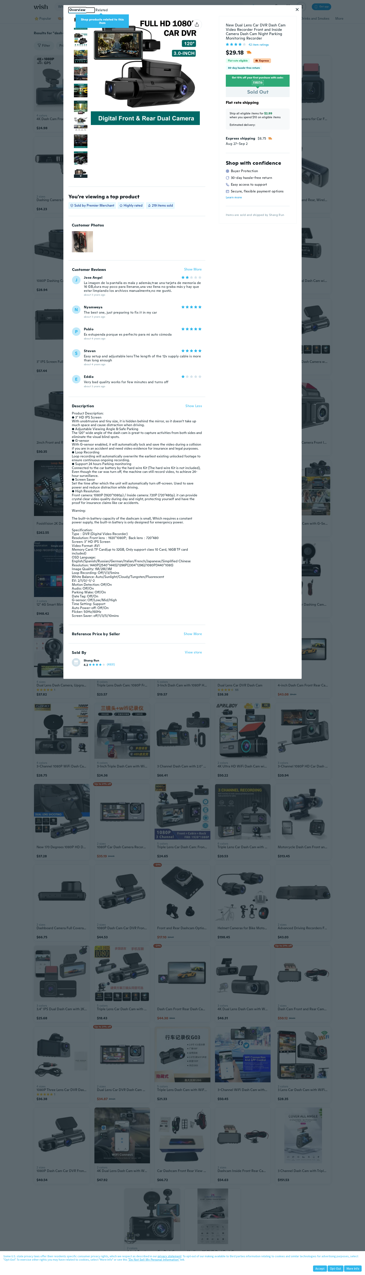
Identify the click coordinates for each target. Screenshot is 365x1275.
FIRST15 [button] (258, 82)
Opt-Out (335, 1269)
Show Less (193, 406)
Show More (193, 270)
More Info (352, 1269)
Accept (320, 1269)
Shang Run (91, 660)
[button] (297, 9)
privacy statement (169, 1256)
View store (193, 653)
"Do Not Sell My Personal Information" (154, 1259)
